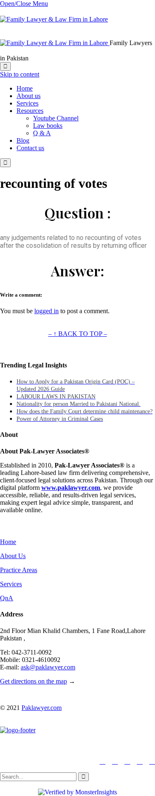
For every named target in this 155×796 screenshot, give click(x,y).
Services (11, 583)
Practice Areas (18, 569)
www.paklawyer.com (70, 487)
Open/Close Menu (24, 3)
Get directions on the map (33, 681)
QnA (6, 598)
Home (8, 541)
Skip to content (19, 74)
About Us (13, 555)
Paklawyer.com (41, 707)
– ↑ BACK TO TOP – (77, 333)
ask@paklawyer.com (48, 667)
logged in (46, 310)
